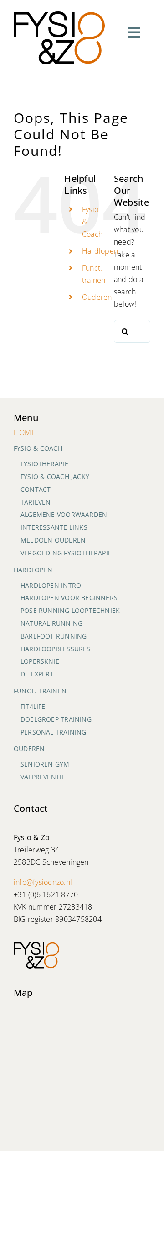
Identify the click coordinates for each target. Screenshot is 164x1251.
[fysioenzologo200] (59, 15)
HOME (25, 432)
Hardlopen (100, 251)
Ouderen (97, 297)
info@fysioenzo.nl (43, 882)
